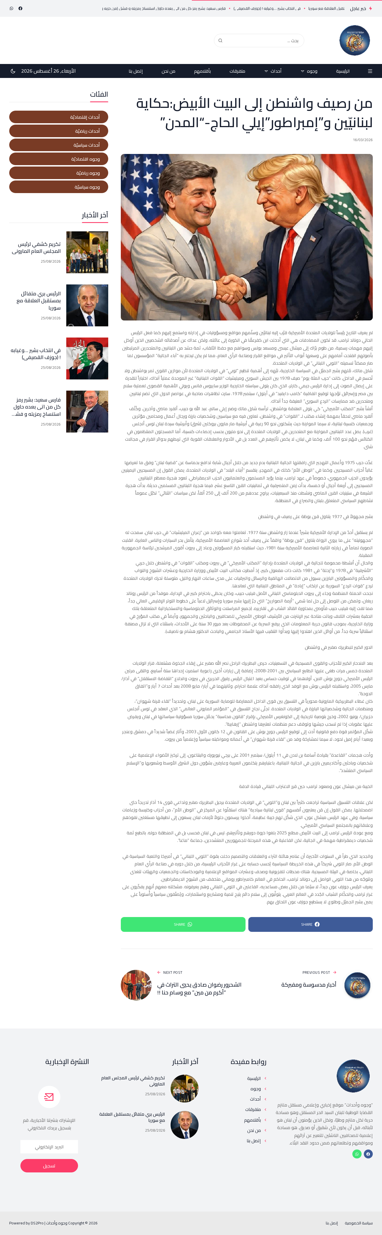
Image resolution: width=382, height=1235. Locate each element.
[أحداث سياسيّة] (58, 145)
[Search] (220, 40)
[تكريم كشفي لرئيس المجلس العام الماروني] (87, 252)
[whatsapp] (11, 8)
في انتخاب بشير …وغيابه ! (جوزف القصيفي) (36, 354)
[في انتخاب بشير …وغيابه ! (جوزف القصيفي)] (87, 358)
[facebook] (20, 8)
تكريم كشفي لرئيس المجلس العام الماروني (36, 247)
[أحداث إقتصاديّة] (58, 117)
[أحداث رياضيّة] (58, 131)
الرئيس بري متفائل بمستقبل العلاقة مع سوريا (38, 300)
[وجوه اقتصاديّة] (58, 159)
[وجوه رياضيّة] (58, 173)
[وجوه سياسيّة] (58, 186)
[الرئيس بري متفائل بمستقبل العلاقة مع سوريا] (87, 305)
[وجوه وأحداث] (355, 40)
